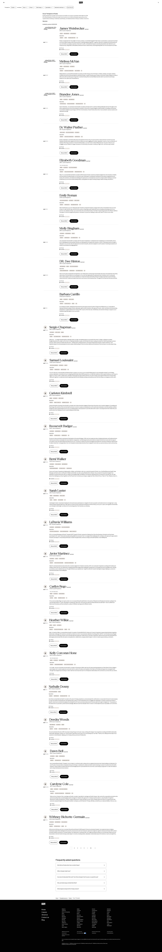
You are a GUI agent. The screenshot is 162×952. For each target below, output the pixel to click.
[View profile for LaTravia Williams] (45, 522)
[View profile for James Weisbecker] (51, 34)
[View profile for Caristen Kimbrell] (45, 393)
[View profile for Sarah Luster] (45, 491)
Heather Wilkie (59, 620)
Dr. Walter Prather (71, 127)
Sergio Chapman (60, 327)
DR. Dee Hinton (69, 261)
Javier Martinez (59, 553)
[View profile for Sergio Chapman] (45, 327)
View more (45, 21)
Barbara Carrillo (69, 294)
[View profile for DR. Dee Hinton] (51, 267)
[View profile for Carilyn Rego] (45, 586)
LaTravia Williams (60, 522)
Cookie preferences (110, 933)
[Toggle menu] (15, 7)
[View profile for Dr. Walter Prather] (51, 133)
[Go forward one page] (95, 848)
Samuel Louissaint (61, 360)
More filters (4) (70, 7)
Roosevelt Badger (61, 426)
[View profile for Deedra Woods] (45, 719)
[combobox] (12, 7)
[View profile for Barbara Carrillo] (51, 300)
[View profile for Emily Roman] (51, 201)
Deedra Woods (59, 719)
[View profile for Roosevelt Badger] (45, 426)
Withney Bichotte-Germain (67, 816)
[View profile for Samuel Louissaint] (45, 360)
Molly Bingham (69, 228)
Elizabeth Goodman (72, 160)
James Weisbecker (71, 28)
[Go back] (4, 2)
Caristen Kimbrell (60, 393)
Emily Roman (68, 195)
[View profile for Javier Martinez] (45, 553)
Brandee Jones (69, 94)
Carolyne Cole (59, 784)
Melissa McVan (69, 61)
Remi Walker (57, 459)
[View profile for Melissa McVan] (51, 67)
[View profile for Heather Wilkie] (45, 620)
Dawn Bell (56, 751)
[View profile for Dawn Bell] (45, 751)
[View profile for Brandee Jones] (51, 100)
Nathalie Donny (59, 686)
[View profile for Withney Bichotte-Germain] (45, 817)
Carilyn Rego (57, 586)
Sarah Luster (57, 490)
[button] (63, 165)
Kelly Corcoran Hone (63, 653)
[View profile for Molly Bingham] (51, 234)
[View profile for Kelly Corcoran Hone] (45, 653)
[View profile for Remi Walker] (45, 459)
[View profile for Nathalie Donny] (45, 687)
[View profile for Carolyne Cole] (45, 784)
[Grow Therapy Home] (81, 3)
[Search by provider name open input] (158, 2)
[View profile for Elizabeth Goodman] (51, 166)
